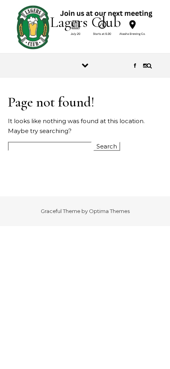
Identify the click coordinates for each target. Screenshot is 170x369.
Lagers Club (85, 22)
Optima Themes (109, 211)
